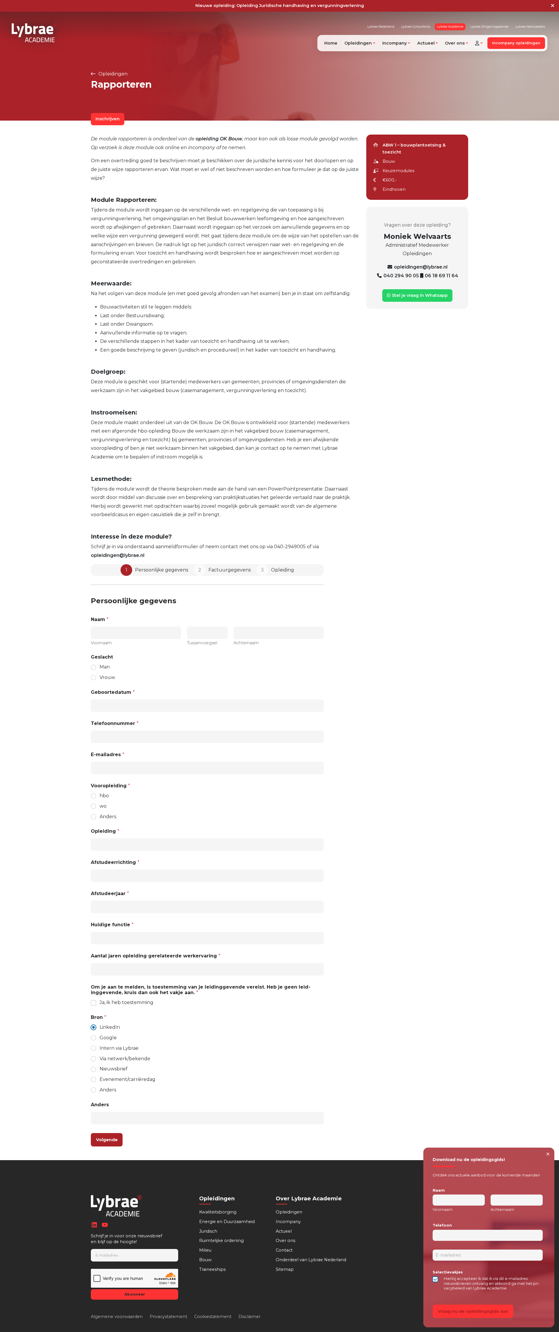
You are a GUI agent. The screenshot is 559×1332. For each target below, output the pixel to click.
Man (105, 667)
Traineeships (212, 1269)
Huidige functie (112, 924)
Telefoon (442, 1225)
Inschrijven (107, 118)
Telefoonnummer (115, 723)
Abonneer (134, 1294)
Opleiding (105, 831)
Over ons (285, 1240)
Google (108, 1037)
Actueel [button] (426, 43)
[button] (479, 43)
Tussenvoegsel (202, 643)
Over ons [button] (455, 43)
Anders (108, 816)
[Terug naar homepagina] (34, 32)
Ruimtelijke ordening (221, 1240)
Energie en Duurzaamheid (227, 1221)
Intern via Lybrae (119, 1048)
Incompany (288, 1221)
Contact (284, 1250)
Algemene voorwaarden (117, 1316)
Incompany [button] (394, 43)
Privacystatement (168, 1316)
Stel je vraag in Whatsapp (419, 295)
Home (330, 43)
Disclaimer (249, 1316)
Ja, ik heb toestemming (126, 1002)
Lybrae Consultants (415, 27)
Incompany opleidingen (516, 43)
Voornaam (101, 643)
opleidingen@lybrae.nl (117, 555)
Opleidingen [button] (358, 43)
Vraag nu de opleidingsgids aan (473, 1311)
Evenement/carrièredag (127, 1079)
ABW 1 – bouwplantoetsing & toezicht (414, 148)
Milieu (205, 1250)
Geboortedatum (113, 692)
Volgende (107, 1139)
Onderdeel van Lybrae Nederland (311, 1259)
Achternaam (246, 643)
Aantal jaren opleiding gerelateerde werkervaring (155, 956)
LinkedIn (110, 1027)
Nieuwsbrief (114, 1069)
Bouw (205, 1259)
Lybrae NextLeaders (530, 27)
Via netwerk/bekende (125, 1058)
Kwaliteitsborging (217, 1212)
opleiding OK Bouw (219, 139)
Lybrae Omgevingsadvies (489, 27)
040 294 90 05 (401, 275)
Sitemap (285, 1269)
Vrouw (107, 677)
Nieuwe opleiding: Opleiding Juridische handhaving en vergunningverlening (279, 5)
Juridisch (208, 1231)
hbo (104, 795)
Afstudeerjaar (110, 893)
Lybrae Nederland (380, 27)
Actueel (284, 1231)
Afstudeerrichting (115, 862)
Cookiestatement (212, 1316)
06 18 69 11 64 (441, 275)
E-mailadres (107, 754)
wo (103, 806)
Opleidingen (112, 74)
